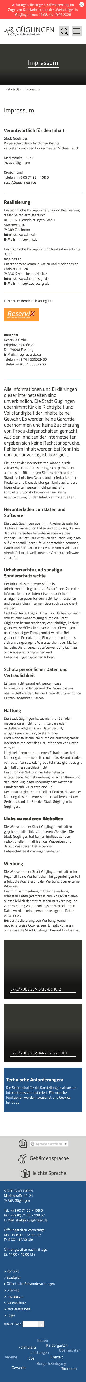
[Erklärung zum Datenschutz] (43, 969)
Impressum (15, 1296)
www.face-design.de (33, 278)
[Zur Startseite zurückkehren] (29, 28)
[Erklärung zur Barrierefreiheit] (43, 1033)
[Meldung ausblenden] (81, 4)
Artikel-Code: (13, 1323)
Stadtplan (14, 1277)
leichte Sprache (49, 1173)
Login (11, 1315)
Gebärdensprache (49, 1158)
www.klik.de (27, 234)
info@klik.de (28, 239)
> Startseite (13, 89)
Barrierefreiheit (18, 1308)
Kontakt (13, 1271)
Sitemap (13, 1290)
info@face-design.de (34, 283)
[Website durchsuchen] (64, 28)
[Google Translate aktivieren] (49, 1143)
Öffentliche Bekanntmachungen (31, 1283)
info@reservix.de (28, 354)
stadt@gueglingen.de (20, 182)
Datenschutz (16, 1302)
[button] (77, 28)
